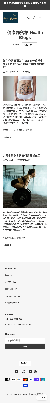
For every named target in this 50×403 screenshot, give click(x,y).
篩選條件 (16, 45)
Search (8, 275)
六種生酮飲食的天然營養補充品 (21, 155)
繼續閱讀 (7, 137)
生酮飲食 (21, 130)
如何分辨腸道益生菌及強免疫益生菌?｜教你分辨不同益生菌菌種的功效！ (24, 64)
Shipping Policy (12, 303)
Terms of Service (12, 296)
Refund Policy (11, 289)
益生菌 (29, 130)
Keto (13, 130)
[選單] (45, 17)
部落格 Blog (10, 282)
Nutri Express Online (20, 394)
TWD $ (24, 363)
